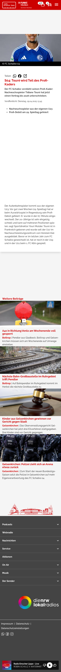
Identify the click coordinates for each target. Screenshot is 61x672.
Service (6, 548)
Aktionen (7, 556)
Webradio (7, 532)
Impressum (7, 623)
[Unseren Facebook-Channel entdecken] (7, 634)
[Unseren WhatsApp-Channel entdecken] (3, 634)
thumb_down (44, 665)
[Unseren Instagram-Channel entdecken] (12, 634)
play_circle (49, 665)
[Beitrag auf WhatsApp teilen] (14, 76)
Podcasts (7, 524)
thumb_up (54, 665)
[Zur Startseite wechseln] (9, 5)
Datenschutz (22, 623)
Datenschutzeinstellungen (15, 628)
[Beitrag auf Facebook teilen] (19, 76)
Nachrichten (9, 540)
